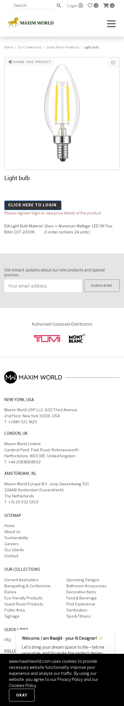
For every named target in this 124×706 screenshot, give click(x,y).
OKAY (21, 695)
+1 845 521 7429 (22, 422)
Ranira (10, 592)
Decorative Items (81, 592)
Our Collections (29, 47)
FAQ (7, 640)
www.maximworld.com (30, 661)
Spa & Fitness (78, 616)
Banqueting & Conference (27, 586)
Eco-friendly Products (23, 598)
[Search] (59, 5)
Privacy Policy (70, 679)
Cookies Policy (22, 685)
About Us (12, 532)
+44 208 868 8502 (24, 462)
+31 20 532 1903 (23, 502)
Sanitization (76, 610)
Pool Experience (80, 604)
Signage (11, 616)
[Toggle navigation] (111, 24)
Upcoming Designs (82, 580)
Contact (11, 556)
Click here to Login (32, 205)
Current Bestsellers (21, 580)
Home (8, 47)
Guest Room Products (62, 47)
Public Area (14, 610)
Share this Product (31, 62)
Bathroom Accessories (86, 586)
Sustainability (16, 538)
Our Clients (14, 550)
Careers (11, 544)
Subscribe (101, 285)
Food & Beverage (81, 598)
